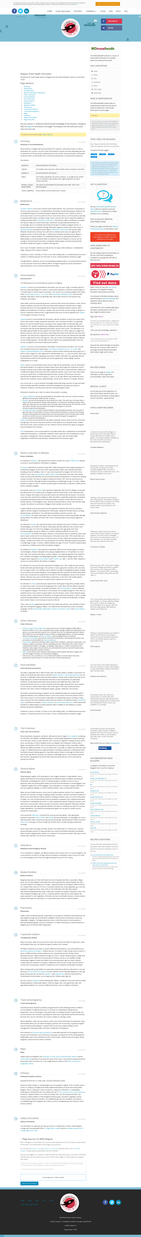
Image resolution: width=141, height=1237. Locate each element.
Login (44, 134)
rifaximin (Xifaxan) (26, 230)
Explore (77, 11)
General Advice (29, 101)
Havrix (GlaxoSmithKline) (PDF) (62, 294)
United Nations (25, 1059)
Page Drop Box (29, 119)
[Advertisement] (53, 57)
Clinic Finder (97, 89)
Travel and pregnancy (31, 111)
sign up (107, 125)
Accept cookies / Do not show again (107, 4)
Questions (96, 82)
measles (24, 467)
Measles (25, 400)
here (76, 4)
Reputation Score (96, 211)
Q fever (33, 584)
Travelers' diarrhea (26, 209)
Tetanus (25, 396)
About (95, 75)
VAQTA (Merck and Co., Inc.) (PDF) (36, 294)
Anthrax (25, 652)
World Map (97, 93)
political (94, 157)
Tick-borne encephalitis (30, 638)
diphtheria (31, 396)
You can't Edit (81, 142)
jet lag (51, 817)
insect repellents (72, 736)
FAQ (126, 11)
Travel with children (31, 109)
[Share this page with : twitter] (1, 1236)
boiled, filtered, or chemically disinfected (66, 675)
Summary (27, 86)
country (111, 154)
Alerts (95, 86)
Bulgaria (108, 372)
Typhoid (23, 319)
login (101, 125)
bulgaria (103, 154)
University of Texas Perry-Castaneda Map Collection (60, 1057)
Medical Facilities (30, 105)
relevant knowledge (108, 298)
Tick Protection (29, 99)
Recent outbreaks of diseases (34, 93)
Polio (22, 431)
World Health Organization (42, 609)
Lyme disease (27, 642)
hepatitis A (34, 461)
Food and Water (29, 97)
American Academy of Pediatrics (31, 951)
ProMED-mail (73, 461)
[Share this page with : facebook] (0, 1236)
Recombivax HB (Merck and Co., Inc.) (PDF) (63, 349)
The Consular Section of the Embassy (71, 1092)
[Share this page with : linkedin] (3, 1236)
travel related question (103, 207)
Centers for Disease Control (61, 609)
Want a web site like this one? (29, 1204)
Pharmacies (28, 107)
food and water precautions (36, 972)
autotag (94, 154)
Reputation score (35, 1148)
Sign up (50, 134)
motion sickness (40, 817)
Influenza (23, 420)
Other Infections (29, 95)
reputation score (112, 172)
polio (32, 604)
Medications (28, 89)
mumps (33, 524)
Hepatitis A (24, 287)
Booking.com (115, 743)
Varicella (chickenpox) (30, 410)
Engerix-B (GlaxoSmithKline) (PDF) (31, 351)
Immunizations (29, 91)
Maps (26, 113)
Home (49, 11)
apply (29, 126)
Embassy (27, 115)
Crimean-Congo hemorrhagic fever (34, 628)
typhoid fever (59, 974)
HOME (22, 1201)
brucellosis (38, 490)
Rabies (22, 365)
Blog (118, 11)
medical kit (35, 815)
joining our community (50, 1148)
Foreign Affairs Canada (52, 1128)
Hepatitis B (24, 347)
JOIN (111, 11)
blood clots (24, 822)
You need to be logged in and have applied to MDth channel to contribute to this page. (104, 237)
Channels (90, 11)
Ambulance (27, 103)
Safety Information (30, 117)
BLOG (51, 1201)
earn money (112, 287)
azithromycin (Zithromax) (60, 230)
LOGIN (102, 11)
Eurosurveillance (40, 474)
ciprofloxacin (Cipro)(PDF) (45, 220)
